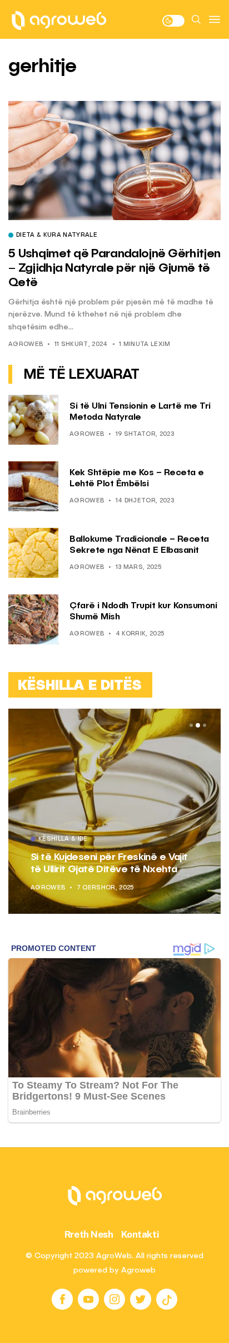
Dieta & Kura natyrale (56, 235)
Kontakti (140, 1234)
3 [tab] (204, 725)
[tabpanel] (114, 811)
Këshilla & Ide (63, 839)
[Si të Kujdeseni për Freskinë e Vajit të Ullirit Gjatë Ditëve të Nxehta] (114, 811)
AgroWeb (25, 345)
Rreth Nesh (88, 1234)
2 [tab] (198, 726)
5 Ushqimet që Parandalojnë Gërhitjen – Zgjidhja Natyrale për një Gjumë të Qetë (114, 268)
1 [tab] (191, 725)
